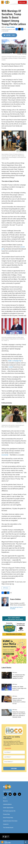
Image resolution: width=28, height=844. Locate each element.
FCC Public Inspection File (9, 811)
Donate (23, 2)
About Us (5, 801)
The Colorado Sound (8, 827)
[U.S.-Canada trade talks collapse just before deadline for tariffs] (7, 675)
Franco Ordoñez (10, 27)
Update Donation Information (10, 821)
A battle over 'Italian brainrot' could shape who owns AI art (19, 688)
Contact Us (5, 824)
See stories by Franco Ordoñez (16, 608)
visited (11, 367)
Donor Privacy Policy (8, 817)
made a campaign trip (14, 361)
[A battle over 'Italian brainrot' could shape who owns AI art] (7, 687)
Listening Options (7, 804)
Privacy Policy (6, 814)
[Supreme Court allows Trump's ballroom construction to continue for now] (7, 699)
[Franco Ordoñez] (5, 601)
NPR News (5, 588)
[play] (2, 842)
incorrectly (5, 455)
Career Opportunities (8, 807)
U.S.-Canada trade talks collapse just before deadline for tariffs (18, 676)
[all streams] (26, 842)
